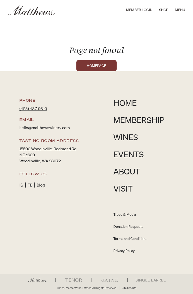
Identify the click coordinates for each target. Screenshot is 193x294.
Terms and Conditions (130, 238)
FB (30, 185)
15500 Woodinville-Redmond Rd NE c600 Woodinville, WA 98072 (47, 154)
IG (21, 185)
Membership (139, 120)
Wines (125, 137)
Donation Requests (128, 226)
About (126, 171)
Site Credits (129, 288)
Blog (41, 185)
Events (128, 154)
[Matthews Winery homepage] (31, 10)
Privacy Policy (124, 250)
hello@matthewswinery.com (44, 127)
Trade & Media (124, 214)
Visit (123, 188)
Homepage (96, 65)
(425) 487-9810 (33, 108)
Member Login (139, 10)
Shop (164, 10)
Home (125, 102)
